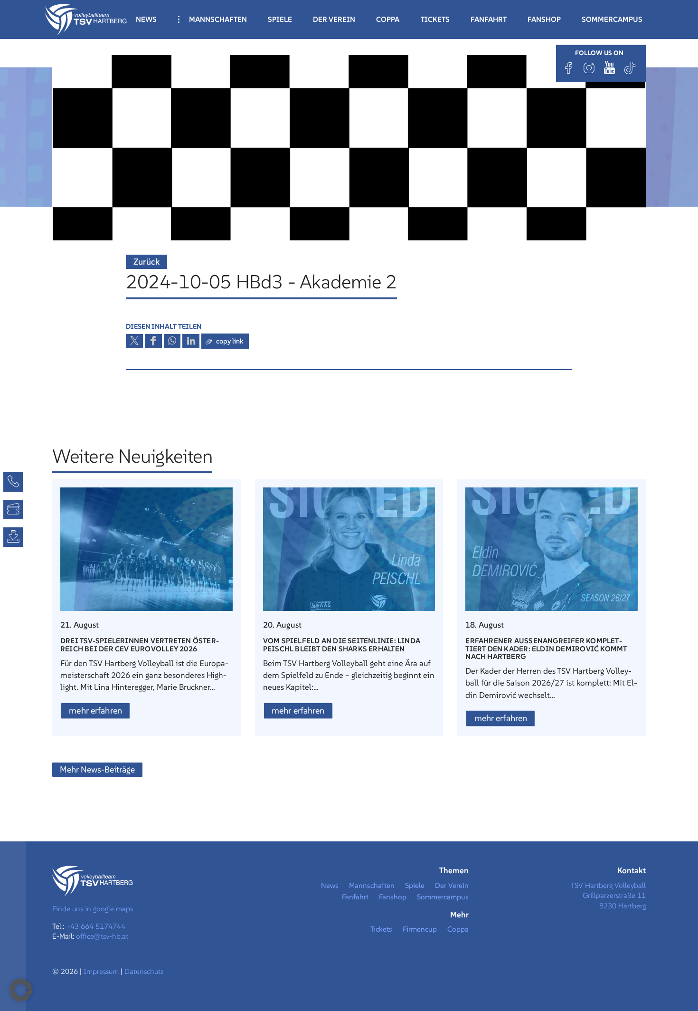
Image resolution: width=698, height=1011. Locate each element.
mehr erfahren (95, 710)
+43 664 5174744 (95, 926)
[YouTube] (610, 67)
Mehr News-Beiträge (97, 769)
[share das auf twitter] (134, 341)
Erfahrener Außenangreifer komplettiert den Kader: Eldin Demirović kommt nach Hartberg (546, 648)
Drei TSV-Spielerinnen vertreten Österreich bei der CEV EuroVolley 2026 (139, 644)
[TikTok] (630, 67)
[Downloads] (13, 537)
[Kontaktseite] (13, 482)
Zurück (146, 261)
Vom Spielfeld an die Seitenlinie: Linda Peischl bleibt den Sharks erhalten (341, 644)
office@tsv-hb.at (102, 936)
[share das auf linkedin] (190, 341)
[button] (21, 990)
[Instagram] (589, 67)
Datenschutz (144, 971)
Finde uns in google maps (92, 908)
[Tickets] (13, 509)
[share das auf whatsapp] (172, 341)
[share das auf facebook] (153, 341)
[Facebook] (569, 67)
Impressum (102, 971)
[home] (86, 18)
